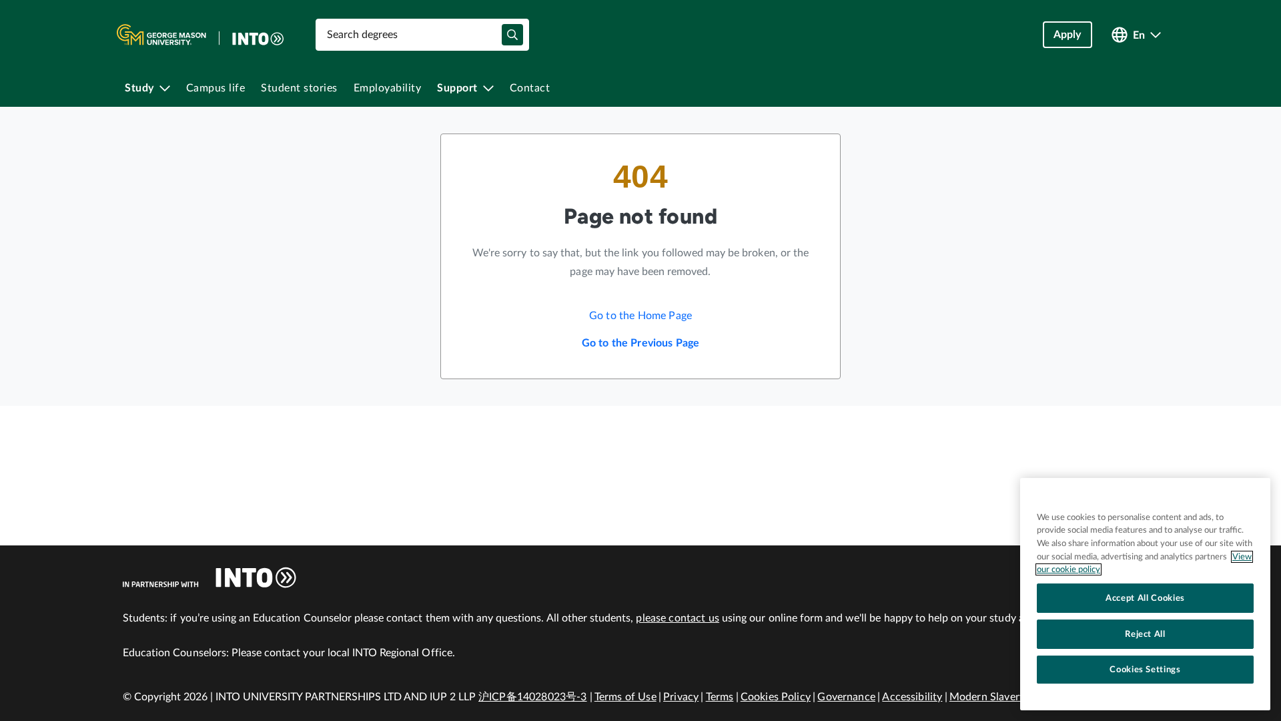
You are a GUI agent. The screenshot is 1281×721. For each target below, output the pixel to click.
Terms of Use (625, 697)
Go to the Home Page (640, 315)
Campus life (216, 88)
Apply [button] (1067, 34)
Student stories (299, 88)
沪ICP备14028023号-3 (532, 697)
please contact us (677, 618)
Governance (846, 697)
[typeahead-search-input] (512, 34)
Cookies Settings (1145, 669)
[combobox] (422, 35)
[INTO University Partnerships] (209, 577)
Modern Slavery (987, 697)
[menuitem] (147, 88)
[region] (1145, 594)
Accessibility (912, 697)
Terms (720, 697)
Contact (530, 88)
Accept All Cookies (1145, 598)
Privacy (681, 697)
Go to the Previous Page (641, 343)
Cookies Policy (776, 697)
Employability (388, 88)
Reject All (1145, 634)
